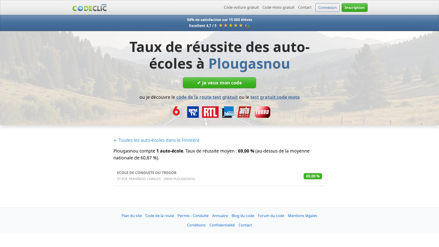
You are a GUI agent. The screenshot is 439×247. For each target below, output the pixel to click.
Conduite (201, 215)
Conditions (196, 225)
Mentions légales (302, 215)
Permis (184, 215)
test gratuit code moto (275, 97)
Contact (305, 7)
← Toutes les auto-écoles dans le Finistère (156, 140)
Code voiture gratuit (241, 7)
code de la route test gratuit (207, 97)
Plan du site (132, 215)
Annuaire (220, 215)
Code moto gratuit (278, 7)
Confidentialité (222, 225)
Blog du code (243, 215)
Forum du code (271, 215)
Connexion (327, 7)
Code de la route (159, 215)
